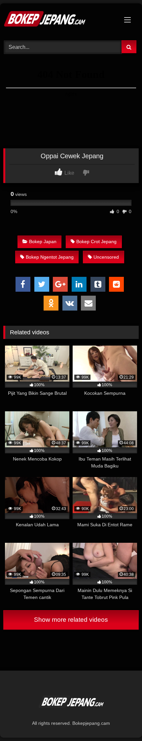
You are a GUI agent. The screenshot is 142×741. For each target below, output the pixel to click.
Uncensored (106, 257)
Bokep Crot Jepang (96, 241)
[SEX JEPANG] (58, 21)
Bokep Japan (42, 241)
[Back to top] (121, 721)
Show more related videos (71, 619)
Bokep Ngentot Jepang (50, 257)
